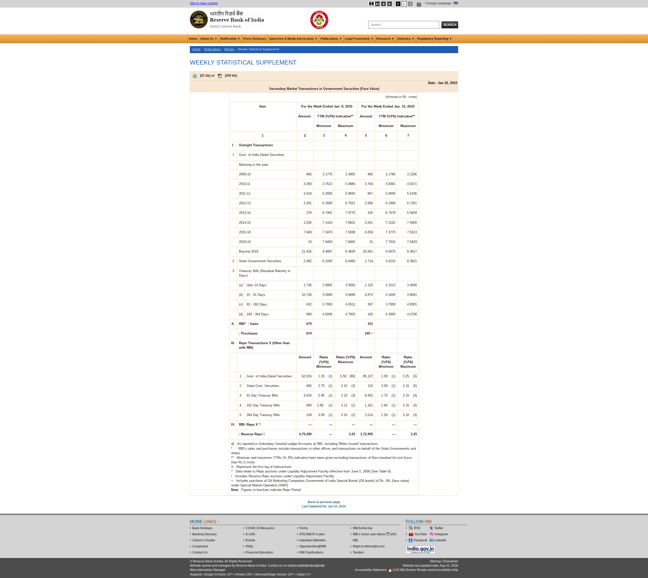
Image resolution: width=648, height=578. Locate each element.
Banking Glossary (204, 534)
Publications (212, 49)
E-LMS (250, 534)
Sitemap (435, 561)
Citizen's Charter (203, 540)
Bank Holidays (202, 528)
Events (250, 540)
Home (193, 38)
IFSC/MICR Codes (312, 534)
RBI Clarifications (311, 552)
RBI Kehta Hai (362, 528)
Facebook (420, 540)
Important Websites (312, 540)
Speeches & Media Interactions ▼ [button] (293, 38)
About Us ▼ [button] (208, 38)
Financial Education (259, 552)
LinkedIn (440, 540)
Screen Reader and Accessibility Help (432, 570)
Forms (303, 528)
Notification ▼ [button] (230, 38)
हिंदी (456, 3)
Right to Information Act (368, 546)
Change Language (438, 3)
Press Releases (254, 38)
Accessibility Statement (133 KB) (380, 570)
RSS (417, 528)
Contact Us (200, 552)
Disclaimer (450, 561)
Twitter (438, 528)
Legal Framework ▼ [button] (359, 38)
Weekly (229, 49)
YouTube (420, 534)
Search (449, 25)
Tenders (358, 552)
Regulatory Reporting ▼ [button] (434, 38)
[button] (371, 4)
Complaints (200, 546)
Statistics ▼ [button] (406, 38)
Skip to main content (204, 3)
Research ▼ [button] (385, 38)
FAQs (249, 546)
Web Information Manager (208, 570)
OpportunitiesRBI (312, 546)
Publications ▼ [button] (331, 38)
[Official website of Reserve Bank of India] (228, 19)
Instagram (441, 534)
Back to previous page (324, 502)
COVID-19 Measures (260, 528)
